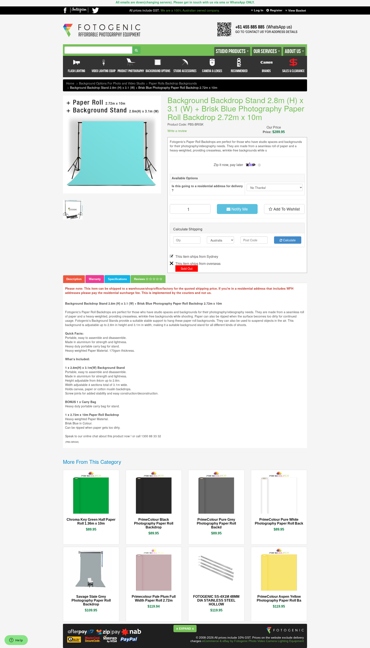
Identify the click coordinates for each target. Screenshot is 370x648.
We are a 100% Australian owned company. (190, 10)
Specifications (117, 279)
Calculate (289, 240)
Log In (258, 10)
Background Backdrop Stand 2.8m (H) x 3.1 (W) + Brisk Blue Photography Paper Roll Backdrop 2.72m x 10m (143, 87)
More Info (78, 519)
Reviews (140, 279)
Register (276, 10)
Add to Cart (102, 520)
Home (70, 83)
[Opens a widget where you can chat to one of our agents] (16, 640)
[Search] (136, 50)
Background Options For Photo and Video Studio (112, 83)
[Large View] (73, 209)
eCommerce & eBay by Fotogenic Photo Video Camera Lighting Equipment (253, 641)
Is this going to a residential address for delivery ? (207, 188)
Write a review (177, 131)
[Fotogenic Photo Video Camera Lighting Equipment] (101, 24)
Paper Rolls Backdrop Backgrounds (173, 83)
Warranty (95, 279)
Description (74, 279)
